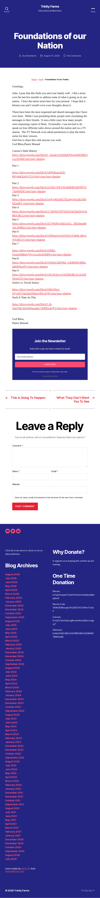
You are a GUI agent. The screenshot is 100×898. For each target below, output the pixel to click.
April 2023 (11, 730)
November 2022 (14, 749)
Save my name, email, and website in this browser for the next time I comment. (49, 497)
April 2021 (11, 824)
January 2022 (13, 788)
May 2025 (11, 632)
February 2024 (13, 691)
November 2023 (14, 703)
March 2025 (12, 640)
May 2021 (10, 820)
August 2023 (12, 714)
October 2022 (13, 753)
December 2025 (14, 605)
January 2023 (13, 742)
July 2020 (11, 859)
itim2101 (25, 868)
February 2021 (13, 831)
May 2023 (11, 726)
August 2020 (12, 855)
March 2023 (12, 734)
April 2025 (11, 636)
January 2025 (13, 648)
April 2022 (11, 777)
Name (15, 471)
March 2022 (12, 781)
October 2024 (13, 660)
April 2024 (11, 683)
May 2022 (10, 773)
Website (16, 484)
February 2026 (13, 597)
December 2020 (14, 839)
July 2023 (11, 718)
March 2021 (11, 827)
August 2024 (12, 668)
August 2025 (12, 621)
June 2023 (11, 722)
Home (34, 79)
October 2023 (13, 707)
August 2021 (12, 808)
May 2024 (11, 679)
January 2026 (13, 601)
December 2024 (14, 652)
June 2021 (11, 816)
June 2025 (11, 629)
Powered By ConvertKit (50, 376)
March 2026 (12, 594)
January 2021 (13, 835)
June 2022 (11, 769)
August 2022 (12, 761)
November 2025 (14, 609)
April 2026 (11, 590)
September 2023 (14, 710)
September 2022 (14, 757)
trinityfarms (30, 55)
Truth (41, 79)
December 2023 (14, 699)
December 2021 (14, 792)
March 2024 (12, 687)
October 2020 (13, 847)
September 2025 (14, 617)
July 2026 (11, 578)
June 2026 (11, 582)
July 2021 (10, 812)
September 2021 (14, 804)
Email (54, 471)
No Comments (74, 55)
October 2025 (13, 613)
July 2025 (11, 625)
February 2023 (13, 738)
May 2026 (11, 586)
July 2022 (10, 765)
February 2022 (13, 785)
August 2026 (12, 574)
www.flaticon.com (14, 871)
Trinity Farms (50, 6)
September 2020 (14, 851)
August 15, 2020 (52, 55)
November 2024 (14, 656)
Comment (17, 446)
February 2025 (13, 644)
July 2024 (11, 671)
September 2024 (14, 664)
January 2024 (13, 695)
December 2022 (14, 746)
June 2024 (11, 675)
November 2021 (14, 796)
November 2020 (14, 843)
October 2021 (13, 800)
